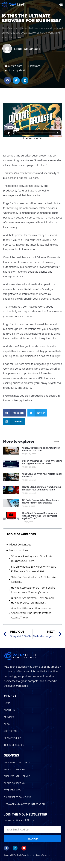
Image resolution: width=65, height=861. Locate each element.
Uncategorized (16, 70)
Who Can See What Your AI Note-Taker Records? (34, 579)
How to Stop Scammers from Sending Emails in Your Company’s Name (41, 488)
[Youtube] (23, 848)
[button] (60, 4)
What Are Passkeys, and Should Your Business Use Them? (41, 449)
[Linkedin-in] (15, 848)
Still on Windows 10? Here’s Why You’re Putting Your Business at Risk (42, 462)
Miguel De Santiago (20, 544)
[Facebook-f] (6, 848)
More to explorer (19, 550)
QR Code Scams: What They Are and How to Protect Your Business (40, 501)
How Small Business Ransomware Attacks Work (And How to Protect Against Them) (39, 516)
